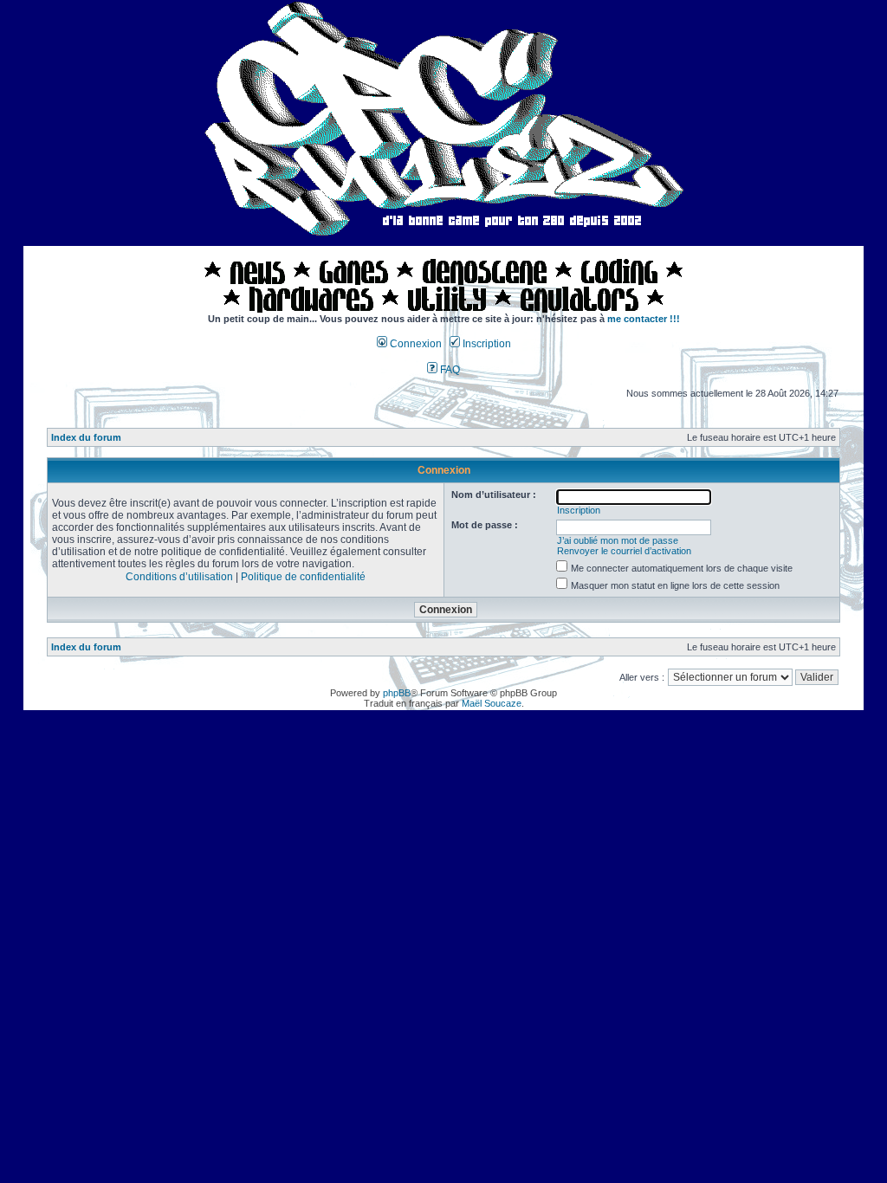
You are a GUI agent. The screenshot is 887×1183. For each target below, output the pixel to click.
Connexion (414, 344)
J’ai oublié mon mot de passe (617, 540)
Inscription (485, 344)
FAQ (448, 370)
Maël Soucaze (491, 703)
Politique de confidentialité (303, 577)
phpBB (397, 693)
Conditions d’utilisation (179, 577)
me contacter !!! (643, 319)
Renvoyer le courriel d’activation (624, 551)
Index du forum (86, 437)
